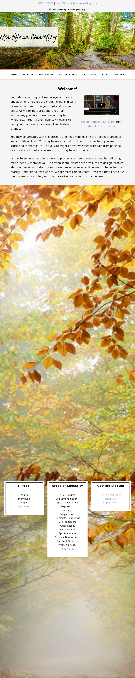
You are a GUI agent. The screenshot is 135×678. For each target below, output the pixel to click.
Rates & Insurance (111, 494)
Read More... (24, 506)
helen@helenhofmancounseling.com (76, 3)
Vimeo (113, 126)
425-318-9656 (45, 3)
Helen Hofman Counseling (98, 122)
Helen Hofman (95, 126)
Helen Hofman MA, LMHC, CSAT (19, 5)
